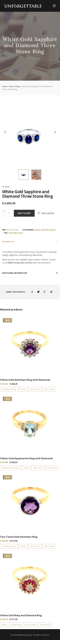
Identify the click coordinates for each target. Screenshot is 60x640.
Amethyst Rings (9, 389)
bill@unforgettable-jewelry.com (22, 262)
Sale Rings (49, 389)
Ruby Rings (17, 624)
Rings (17, 86)
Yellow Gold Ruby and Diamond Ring (21, 615)
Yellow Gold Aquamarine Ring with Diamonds (26, 458)
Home (4, 86)
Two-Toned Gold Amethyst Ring (18, 536)
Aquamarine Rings (10, 467)
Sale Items (35, 389)
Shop (11, 86)
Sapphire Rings (48, 230)
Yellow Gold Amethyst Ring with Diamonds (25, 379)
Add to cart (24, 213)
